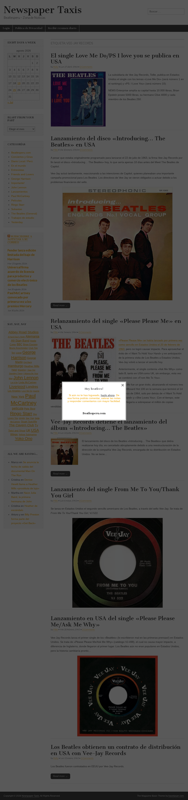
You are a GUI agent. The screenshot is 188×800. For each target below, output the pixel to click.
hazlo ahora (108, 395)
